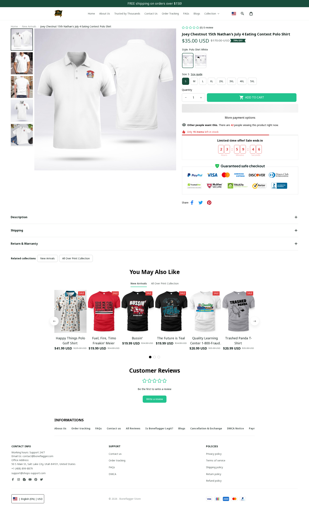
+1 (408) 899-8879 (22, 468)
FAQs (112, 467)
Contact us (115, 453)
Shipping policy (214, 467)
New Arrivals (29, 26)
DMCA (112, 474)
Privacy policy (214, 453)
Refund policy (214, 480)
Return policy (213, 474)
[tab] (150, 357)
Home (14, 26)
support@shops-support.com (28, 473)
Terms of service (215, 460)
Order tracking (117, 460)
